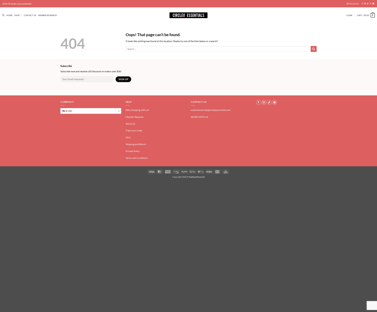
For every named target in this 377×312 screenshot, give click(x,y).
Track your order (134, 130)
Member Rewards (47, 15)
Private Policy (133, 151)
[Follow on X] (370, 4)
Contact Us (30, 15)
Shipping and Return (136, 144)
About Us (130, 123)
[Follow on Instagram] (365, 4)
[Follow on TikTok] (368, 4)
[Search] (3, 15)
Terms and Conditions (137, 157)
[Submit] (314, 49)
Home (9, 15)
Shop (17, 15)
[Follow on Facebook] (362, 4)
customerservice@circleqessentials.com (211, 110)
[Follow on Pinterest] (373, 4)
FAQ (128, 137)
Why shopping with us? (137, 110)
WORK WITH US (199, 116)
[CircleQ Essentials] (188, 15)
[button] (353, 4)
